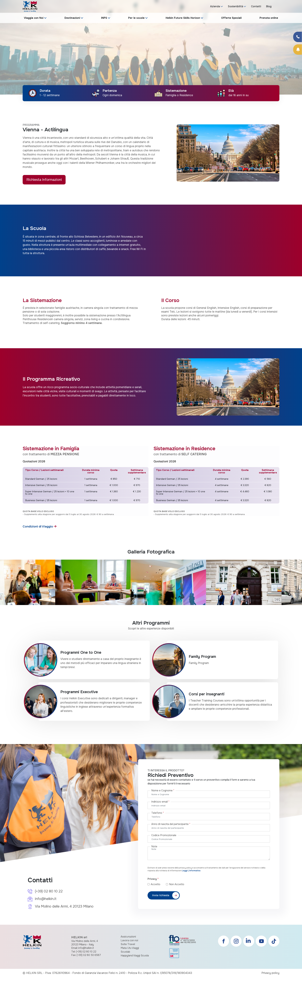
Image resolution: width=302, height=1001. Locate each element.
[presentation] (6, 53)
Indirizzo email (160, 801)
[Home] (30, 6)
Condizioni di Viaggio (38, 526)
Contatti (256, 6)
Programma (186, 26)
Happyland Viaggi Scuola (135, 955)
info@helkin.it (45, 899)
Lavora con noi (129, 940)
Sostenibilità (235, 6)
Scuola (131, 26)
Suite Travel (128, 944)
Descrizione (110, 26)
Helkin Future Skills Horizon (183, 18)
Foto (224, 26)
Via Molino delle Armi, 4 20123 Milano (64, 906)
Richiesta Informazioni (44, 179)
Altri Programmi (246, 26)
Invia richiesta (160, 895)
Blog (268, 6)
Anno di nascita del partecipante (170, 824)
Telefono (157, 813)
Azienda (215, 6)
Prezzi (207, 26)
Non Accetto (176, 884)
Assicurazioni (128, 936)
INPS (104, 18)
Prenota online (269, 18)
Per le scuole (136, 18)
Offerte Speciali (231, 18)
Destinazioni (72, 18)
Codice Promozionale (163, 835)
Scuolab (125, 951)
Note (154, 846)
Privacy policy (270, 973)
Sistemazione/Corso (157, 26)
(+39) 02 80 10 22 (49, 891)
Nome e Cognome (162, 790)
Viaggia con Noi (33, 18)
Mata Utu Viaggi (130, 948)
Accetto (158, 884)
